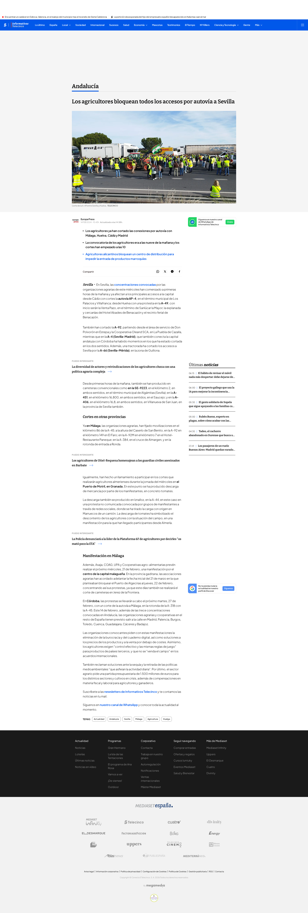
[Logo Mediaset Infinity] (93, 822)
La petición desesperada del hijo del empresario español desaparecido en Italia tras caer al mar (160, 17)
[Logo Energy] (214, 833)
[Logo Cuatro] (174, 822)
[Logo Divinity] (214, 822)
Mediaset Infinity (216, 747)
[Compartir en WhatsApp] (158, 272)
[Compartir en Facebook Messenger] (172, 272)
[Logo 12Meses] (214, 844)
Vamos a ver (115, 774)
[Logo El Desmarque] (93, 833)
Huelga (166, 719)
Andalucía (85, 86)
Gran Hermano (117, 747)
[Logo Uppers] (134, 845)
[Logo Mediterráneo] (194, 856)
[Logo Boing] (174, 833)
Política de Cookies (177, 871)
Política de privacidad (130, 871)
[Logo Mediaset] (154, 807)
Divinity (210, 773)
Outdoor (113, 787)
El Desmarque (214, 760)
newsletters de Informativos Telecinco (130, 691)
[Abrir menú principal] (302, 24)
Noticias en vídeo (85, 767)
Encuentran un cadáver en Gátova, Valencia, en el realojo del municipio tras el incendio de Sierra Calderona (56, 17)
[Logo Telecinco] (134, 822)
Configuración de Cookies (155, 871)
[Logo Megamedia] (155, 885)
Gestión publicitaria (198, 871)
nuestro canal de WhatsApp (119, 705)
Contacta (147, 747)
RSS (211, 871)
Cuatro (210, 767)
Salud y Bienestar (184, 773)
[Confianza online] (154, 901)
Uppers (210, 754)
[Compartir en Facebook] (179, 272)
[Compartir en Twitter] (165, 272)
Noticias (80, 747)
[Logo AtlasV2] (113, 855)
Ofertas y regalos (184, 754)
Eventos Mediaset (184, 767)
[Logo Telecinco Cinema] (174, 845)
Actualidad (99, 719)
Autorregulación (151, 764)
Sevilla (127, 719)
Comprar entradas (185, 747)
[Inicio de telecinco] (5, 24)
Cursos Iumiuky (183, 760)
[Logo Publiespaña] (154, 856)
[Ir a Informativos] (20, 25)
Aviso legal (89, 871)
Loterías (80, 754)
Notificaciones (150, 770)
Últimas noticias (84, 760)
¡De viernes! (115, 780)
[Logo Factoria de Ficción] (134, 833)
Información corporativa (107, 871)
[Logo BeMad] (93, 845)
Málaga (138, 719)
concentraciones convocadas (135, 284)
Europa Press (87, 219)
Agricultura (153, 719)
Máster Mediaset (151, 787)
